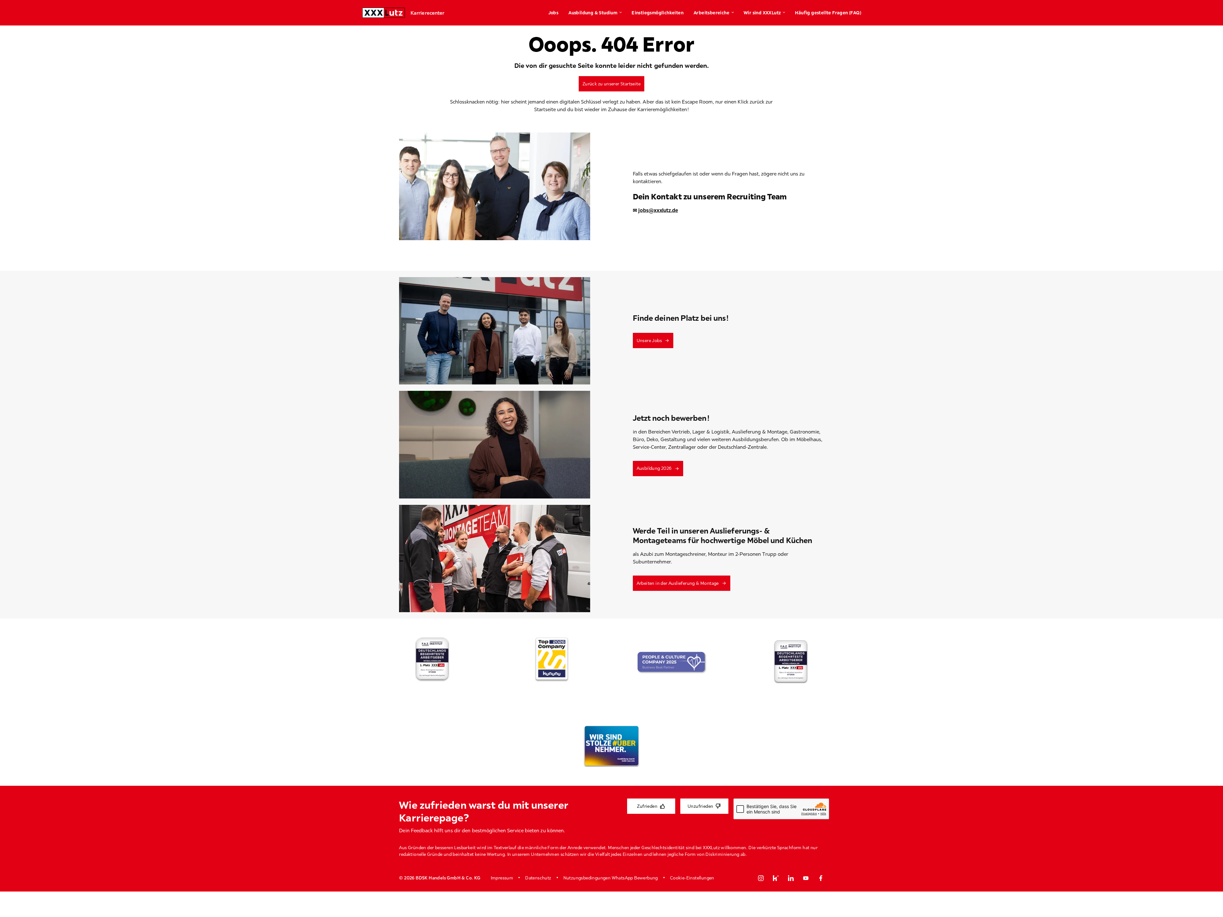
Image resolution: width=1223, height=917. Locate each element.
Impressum (502, 878)
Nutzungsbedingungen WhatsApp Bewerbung (610, 878)
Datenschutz (538, 878)
